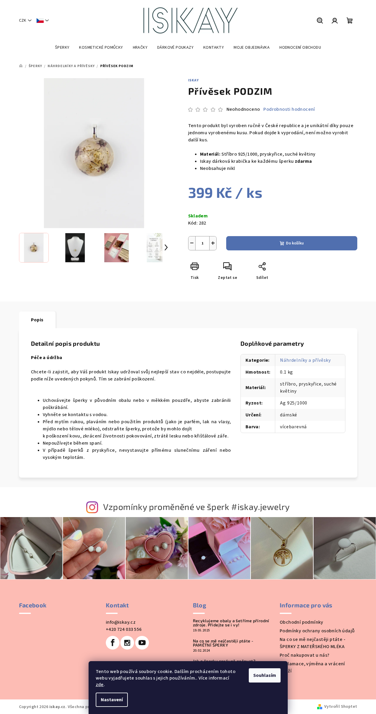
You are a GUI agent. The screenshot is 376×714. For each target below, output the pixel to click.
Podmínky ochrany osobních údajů (317, 631)
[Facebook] (112, 643)
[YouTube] (142, 643)
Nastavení (112, 699)
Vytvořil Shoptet (340, 707)
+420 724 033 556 (123, 629)
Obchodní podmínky (301, 622)
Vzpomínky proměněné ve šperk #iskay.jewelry (196, 506)
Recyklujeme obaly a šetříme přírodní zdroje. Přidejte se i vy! (231, 623)
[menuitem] (62, 47)
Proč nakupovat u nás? (304, 655)
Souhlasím (264, 675)
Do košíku (295, 243)
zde (100, 684)
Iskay (193, 80)
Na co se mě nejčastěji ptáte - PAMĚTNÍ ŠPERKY (223, 643)
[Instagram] (127, 643)
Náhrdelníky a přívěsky (305, 360)
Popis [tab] (37, 320)
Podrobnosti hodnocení (289, 109)
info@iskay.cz (121, 622)
